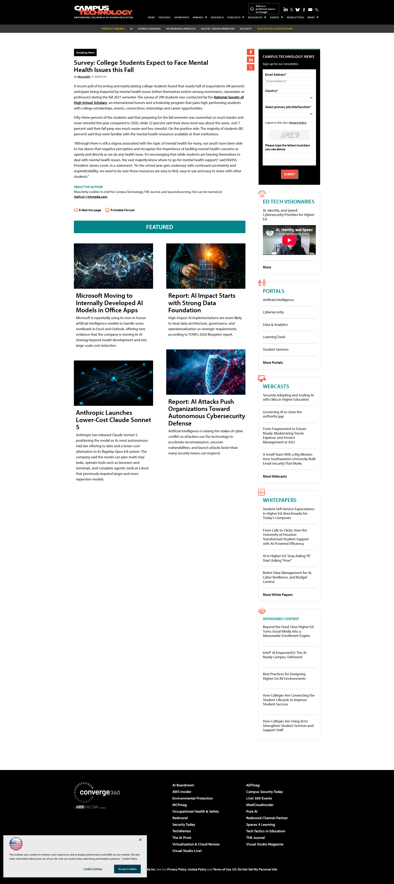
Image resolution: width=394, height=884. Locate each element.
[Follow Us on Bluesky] (298, 10)
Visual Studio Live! (187, 850)
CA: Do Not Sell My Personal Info (254, 869)
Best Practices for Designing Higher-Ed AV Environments (284, 676)
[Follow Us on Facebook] (304, 10)
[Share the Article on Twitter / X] (250, 67)
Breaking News (85, 52)
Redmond (180, 818)
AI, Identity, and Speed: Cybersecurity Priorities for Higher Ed (288, 214)
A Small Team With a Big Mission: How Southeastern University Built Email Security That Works (289, 458)
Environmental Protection (192, 798)
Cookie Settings (93, 868)
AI (131, 28)
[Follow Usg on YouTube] (310, 10)
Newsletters (295, 17)
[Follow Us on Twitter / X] (291, 9)
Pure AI (252, 811)
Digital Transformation (218, 28)
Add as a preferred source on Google (265, 9)
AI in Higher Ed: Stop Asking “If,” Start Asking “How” (286, 558)
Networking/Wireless (181, 28)
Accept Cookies (127, 868)
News (151, 17)
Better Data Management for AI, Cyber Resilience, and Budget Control (287, 577)
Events (274, 17)
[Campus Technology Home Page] (103, 12)
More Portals (273, 362)
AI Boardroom (183, 785)
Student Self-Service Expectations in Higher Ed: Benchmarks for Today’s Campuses (288, 513)
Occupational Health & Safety (195, 811)
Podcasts (234, 17)
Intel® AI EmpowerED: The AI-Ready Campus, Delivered (285, 654)
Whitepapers (280, 499)
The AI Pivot (181, 837)
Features (164, 17)
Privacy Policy (297, 122)
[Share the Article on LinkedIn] (250, 59)
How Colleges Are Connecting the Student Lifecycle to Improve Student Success (289, 699)
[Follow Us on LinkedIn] (286, 9)
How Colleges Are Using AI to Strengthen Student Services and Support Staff (288, 725)
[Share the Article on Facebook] (250, 52)
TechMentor (181, 831)
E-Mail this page (90, 210)
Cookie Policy (197, 869)
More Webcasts (275, 476)
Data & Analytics (275, 324)
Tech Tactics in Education (265, 831)
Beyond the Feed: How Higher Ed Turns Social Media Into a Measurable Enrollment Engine (288, 631)
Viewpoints (181, 17)
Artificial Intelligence (278, 299)
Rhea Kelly (84, 77)
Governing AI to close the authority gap (282, 414)
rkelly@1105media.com (90, 197)
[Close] (140, 839)
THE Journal (255, 837)
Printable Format (123, 210)
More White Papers (278, 594)
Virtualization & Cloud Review (196, 844)
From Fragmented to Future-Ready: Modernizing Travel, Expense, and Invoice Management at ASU (285, 435)
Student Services (276, 349)
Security (246, 28)
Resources (255, 17)
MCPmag (179, 804)
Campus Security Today (264, 791)
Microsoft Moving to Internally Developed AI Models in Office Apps (109, 302)
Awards (198, 17)
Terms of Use (222, 869)
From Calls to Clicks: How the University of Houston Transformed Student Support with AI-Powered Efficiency (286, 537)
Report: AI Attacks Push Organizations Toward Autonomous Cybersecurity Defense (206, 412)
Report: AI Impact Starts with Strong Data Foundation (201, 302)
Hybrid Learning (149, 28)
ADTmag (253, 785)
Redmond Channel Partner (267, 818)
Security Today (183, 824)
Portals (273, 290)
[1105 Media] (98, 829)
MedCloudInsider (260, 804)
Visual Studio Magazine (264, 844)
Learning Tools (274, 336)
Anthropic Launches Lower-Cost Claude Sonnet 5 (113, 419)
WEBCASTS (276, 386)
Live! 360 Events (259, 798)
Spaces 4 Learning (260, 824)
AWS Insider (181, 791)
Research (217, 17)
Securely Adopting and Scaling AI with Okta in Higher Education (288, 397)
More (311, 17)
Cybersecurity (273, 312)
